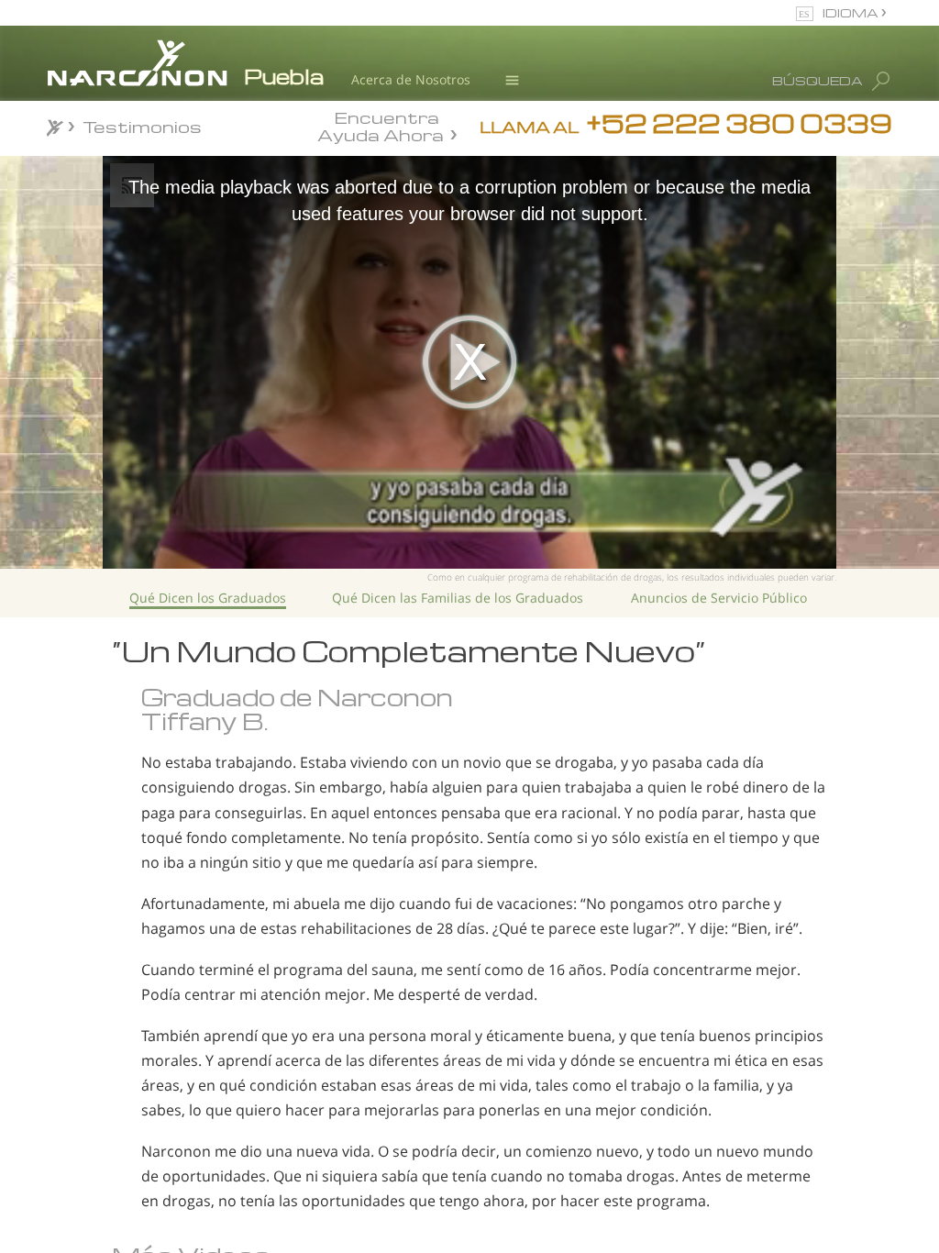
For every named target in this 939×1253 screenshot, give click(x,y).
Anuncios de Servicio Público (719, 597)
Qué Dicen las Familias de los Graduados (457, 597)
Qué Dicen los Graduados (207, 597)
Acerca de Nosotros (410, 79)
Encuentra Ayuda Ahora (380, 124)
